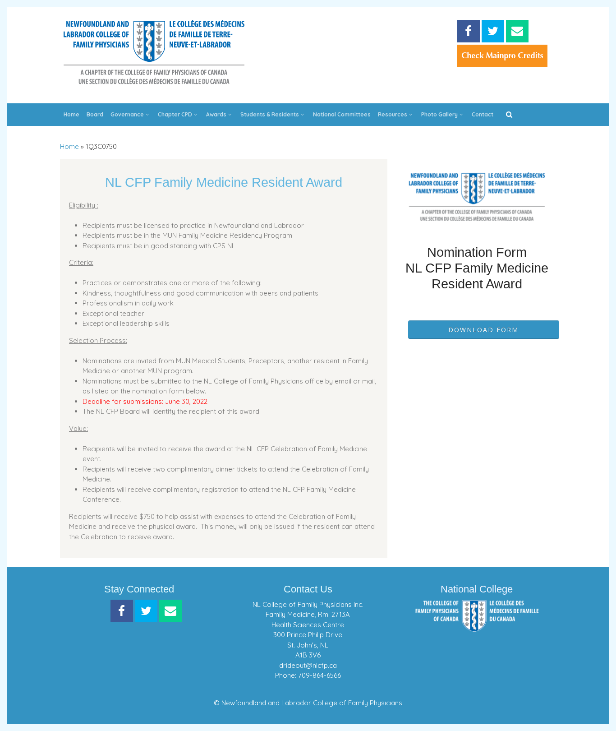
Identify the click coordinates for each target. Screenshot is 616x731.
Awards (216, 114)
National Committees (342, 114)
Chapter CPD (175, 114)
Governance (127, 114)
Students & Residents (269, 114)
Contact (482, 114)
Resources (392, 114)
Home (71, 114)
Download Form (483, 329)
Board (95, 114)
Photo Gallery (439, 114)
